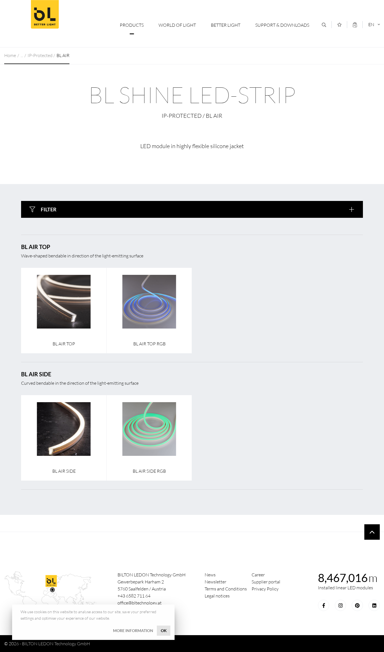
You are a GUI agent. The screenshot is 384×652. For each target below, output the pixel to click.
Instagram (340, 605)
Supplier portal (266, 582)
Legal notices (217, 596)
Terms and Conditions (226, 589)
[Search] (324, 25)
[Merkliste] (339, 24)
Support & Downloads (282, 25)
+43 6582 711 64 (134, 596)
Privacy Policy (265, 589)
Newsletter (215, 582)
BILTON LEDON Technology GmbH (44, 14)
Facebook (323, 605)
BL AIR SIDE (36, 374)
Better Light (225, 25)
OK (164, 630)
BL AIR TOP (35, 246)
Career (258, 575)
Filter (49, 209)
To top (372, 532)
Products (132, 25)
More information (133, 630)
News (210, 575)
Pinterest (357, 605)
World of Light (177, 25)
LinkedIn (374, 605)
